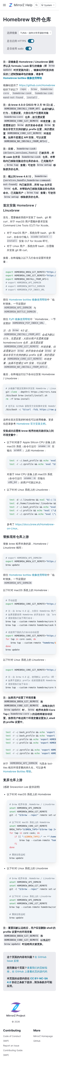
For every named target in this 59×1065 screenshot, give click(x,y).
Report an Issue (11, 1045)
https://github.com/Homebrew (37, 85)
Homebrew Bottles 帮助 (17, 771)
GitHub (36, 1040)
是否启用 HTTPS (16, 41)
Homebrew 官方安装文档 (31, 423)
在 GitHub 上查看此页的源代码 (29, 971)
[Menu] (4, 5)
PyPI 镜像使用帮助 (19, 319)
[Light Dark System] (48, 5)
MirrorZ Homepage (43, 1036)
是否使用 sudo (15, 48)
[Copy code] (51, 272)
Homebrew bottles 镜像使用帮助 (22, 78)
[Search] (36, 5)
